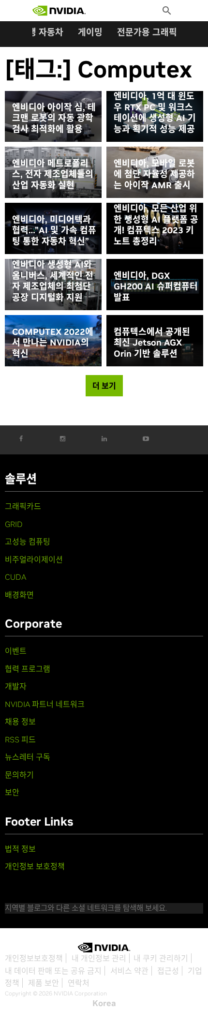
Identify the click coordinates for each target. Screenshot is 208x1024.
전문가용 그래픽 (147, 32)
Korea (104, 1003)
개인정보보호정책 (34, 958)
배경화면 (19, 595)
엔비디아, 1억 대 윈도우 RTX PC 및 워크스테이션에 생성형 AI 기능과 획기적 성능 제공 (155, 113)
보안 (12, 792)
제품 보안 (43, 983)
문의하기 (19, 775)
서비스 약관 (129, 971)
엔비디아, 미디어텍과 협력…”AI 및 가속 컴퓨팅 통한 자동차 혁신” (54, 230)
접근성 (168, 971)
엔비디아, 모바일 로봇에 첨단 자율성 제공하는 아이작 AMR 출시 (154, 174)
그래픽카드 (23, 506)
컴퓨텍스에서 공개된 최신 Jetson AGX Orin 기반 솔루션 (152, 343)
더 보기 (104, 386)
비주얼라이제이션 (34, 559)
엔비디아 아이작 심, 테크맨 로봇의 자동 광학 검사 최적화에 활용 (54, 118)
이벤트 (16, 651)
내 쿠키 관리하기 (161, 958)
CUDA (15, 577)
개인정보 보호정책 (35, 866)
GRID (14, 524)
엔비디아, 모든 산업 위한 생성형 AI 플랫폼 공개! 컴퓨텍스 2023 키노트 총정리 (156, 225)
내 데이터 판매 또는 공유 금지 (53, 971)
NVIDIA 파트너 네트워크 (45, 704)
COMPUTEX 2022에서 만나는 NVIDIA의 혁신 (52, 343)
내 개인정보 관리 (99, 958)
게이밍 (90, 32)
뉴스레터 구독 (27, 757)
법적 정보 (20, 849)
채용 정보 (20, 721)
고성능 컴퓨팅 (27, 541)
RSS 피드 (20, 739)
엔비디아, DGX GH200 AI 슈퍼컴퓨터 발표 (156, 287)
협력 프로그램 (27, 669)
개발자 (16, 686)
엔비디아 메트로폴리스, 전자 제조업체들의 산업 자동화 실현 (52, 174)
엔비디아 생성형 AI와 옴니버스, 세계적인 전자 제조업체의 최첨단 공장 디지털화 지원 (52, 281)
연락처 (78, 983)
